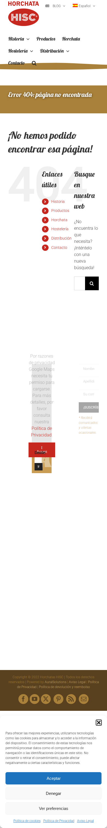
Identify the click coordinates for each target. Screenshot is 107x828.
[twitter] (46, 699)
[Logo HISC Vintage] (18, 371)
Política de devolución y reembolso (64, 687)
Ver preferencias (53, 808)
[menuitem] (84, 6)
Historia (58, 201)
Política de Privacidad (58, 821)
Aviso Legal (85, 821)
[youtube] (35, 699)
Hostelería (60, 229)
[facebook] (23, 699)
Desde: (40, 452)
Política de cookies (27, 821)
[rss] (71, 699)
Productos (60, 210)
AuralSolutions (55, 682)
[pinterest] (58, 699)
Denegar (53, 793)
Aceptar (54, 778)
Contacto (59, 247)
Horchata (59, 220)
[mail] (84, 699)
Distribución (61, 238)
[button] (99, 722)
